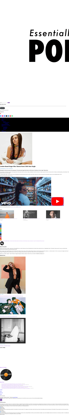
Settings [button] (41, 398)
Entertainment (4, 131)
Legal (1, 391)
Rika (24, 240)
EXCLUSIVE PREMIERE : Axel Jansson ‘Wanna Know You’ (53, 218)
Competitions (5, 126)
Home (2, 120)
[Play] (57, 201)
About (1, 394)
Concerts (4, 129)
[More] (1, 239)
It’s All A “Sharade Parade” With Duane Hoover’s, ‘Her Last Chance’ (11, 383)
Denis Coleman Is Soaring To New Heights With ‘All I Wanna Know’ (8, 218)
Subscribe (2, 108)
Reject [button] (39, 398)
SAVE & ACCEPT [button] (2, 414)
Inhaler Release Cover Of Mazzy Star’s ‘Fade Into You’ (8, 316)
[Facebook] (0, 224)
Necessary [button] (1, 406)
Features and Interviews (5, 124)
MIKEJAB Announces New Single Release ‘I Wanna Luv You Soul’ (31, 218)
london (13, 240)
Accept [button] (37, 398)
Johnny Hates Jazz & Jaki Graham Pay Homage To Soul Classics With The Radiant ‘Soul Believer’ (16, 388)
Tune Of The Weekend (36, 240)
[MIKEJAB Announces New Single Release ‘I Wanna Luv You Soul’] (34, 214)
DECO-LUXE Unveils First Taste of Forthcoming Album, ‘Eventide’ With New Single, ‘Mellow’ (15, 386)
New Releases (5, 127)
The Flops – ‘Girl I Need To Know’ (5, 345)
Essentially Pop (3, 168)
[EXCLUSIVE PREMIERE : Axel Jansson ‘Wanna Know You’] (57, 214)
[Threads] (0, 234)
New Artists (5, 128)
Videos (3, 130)
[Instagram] (0, 237)
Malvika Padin (16, 240)
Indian (11, 240)
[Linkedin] (0, 227)
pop (22, 240)
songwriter (31, 240)
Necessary (2, 407)
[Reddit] (0, 228)
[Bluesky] (0, 232)
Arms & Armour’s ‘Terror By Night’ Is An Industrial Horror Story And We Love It (13, 384)
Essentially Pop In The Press (6, 125)
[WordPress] (0, 235)
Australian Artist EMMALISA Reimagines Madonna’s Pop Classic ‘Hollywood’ (13, 387)
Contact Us (3, 118)
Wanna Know (42, 240)
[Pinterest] (0, 238)
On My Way (20, 240)
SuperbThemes (15, 397)
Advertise (1, 392)
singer (29, 240)
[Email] (0, 231)
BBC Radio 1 (8, 240)
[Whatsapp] (0, 230)
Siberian (26, 240)
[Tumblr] (0, 225)
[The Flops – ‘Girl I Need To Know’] (13, 343)
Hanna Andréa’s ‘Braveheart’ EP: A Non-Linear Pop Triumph (11, 385)
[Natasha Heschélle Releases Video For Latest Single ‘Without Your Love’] (13, 293)
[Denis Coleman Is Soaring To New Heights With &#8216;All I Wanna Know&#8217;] (11, 214)
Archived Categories (6, 122)
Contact (1, 389)
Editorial (4, 121)
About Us (3, 119)
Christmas (6, 123)
